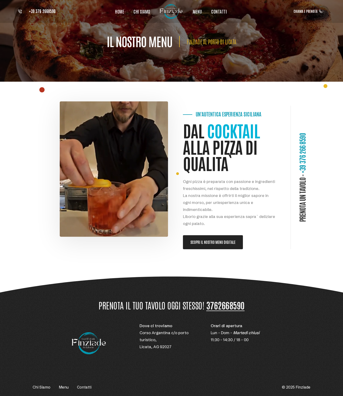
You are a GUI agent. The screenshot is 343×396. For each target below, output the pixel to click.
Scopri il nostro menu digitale (212, 242)
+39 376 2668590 (42, 11)
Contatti (219, 11)
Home (119, 11)
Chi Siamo (141, 11)
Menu (197, 11)
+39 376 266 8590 (302, 153)
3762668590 (225, 305)
